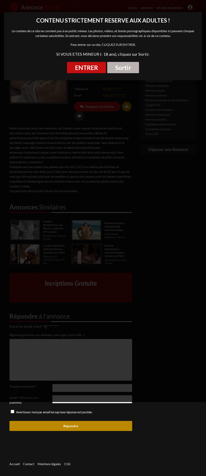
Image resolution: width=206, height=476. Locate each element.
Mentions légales (49, 464)
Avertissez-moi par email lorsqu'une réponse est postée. (53, 412)
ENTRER (86, 67)
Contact (28, 464)
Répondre (70, 426)
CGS (67, 464)
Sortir (123, 67)
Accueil (14, 464)
